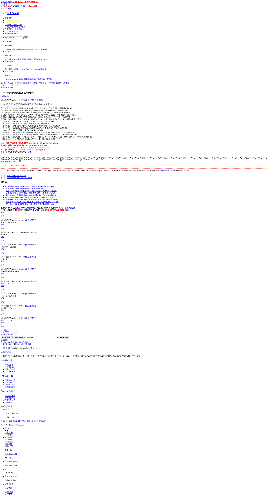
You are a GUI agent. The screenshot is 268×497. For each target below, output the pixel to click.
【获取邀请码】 (32, 6)
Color (4, 342)
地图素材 (37, 59)
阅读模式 (40, 100)
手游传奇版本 (10, 367)
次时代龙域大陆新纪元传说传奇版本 (19, 178)
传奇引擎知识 (10, 400)
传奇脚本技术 (10, 380)
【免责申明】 (165, 171)
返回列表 (4, 87)
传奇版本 (13, 22)
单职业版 (8, 69)
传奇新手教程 (10, 385)
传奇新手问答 (10, 369)
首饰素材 (22, 59)
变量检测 (39, 79)
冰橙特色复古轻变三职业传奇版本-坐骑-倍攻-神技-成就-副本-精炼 (30, 186)
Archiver (4, 421)
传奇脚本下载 (10, 396)
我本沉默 (29, 69)
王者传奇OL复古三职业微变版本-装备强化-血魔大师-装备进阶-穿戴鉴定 (32, 200)
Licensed (21, 425)
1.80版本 (22, 69)
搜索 (2, 37)
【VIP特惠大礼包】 (31, 2)
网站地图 (42, 421)
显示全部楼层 (31, 100)
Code (21, 342)
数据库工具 (47, 79)
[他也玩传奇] (12, 13)
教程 (11, 33)
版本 (15, 162)
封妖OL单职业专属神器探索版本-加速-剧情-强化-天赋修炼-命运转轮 (31, 195)
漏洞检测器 (31, 79)
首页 (8, 18)
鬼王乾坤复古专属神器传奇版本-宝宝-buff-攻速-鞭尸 (25, 189)
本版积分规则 (6, 348)
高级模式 (4, 340)
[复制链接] (5, 96)
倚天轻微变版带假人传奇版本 (60, 83)
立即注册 (7, 8)
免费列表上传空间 (19, 6)
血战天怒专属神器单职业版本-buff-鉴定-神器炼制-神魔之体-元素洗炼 (31, 191)
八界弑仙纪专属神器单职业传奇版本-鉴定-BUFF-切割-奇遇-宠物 (29, 197)
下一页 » (4, 330)
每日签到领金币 (7, 6)
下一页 (16, 85)
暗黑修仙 (42, 69)
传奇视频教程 (10, 398)
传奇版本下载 (20, 83)
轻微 (6, 162)
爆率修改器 (23, 79)
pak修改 (15, 79)
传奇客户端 (9, 382)
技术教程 (8, 49)
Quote (17, 342)
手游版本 (15, 27)
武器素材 (8, 59)
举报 (2, 216)
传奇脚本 (44, 49)
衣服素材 (15, 59)
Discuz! (11, 425)
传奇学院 (13, 29)
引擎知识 (37, 49)
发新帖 (10, 87)
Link (12, 342)
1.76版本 (15, 69)
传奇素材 (13, 25)
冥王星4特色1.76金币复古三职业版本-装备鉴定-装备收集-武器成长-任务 (32, 202)
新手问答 (29, 49)
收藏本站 (11, 2)
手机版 (9, 421)
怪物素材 (29, 59)
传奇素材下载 (10, 371)
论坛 (11, 20)
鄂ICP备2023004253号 (30, 421)
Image (9, 342)
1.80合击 (36, 69)
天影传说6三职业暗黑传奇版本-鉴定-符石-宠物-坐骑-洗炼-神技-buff (30, 193)
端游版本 (22, 49)
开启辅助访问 (6, 4)
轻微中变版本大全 (41, 83)
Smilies (25, 342)
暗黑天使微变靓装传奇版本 (16, 176)
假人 (11, 162)
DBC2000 (8, 79)
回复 (29, 152)
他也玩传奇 (5, 83)
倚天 (2, 162)
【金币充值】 (19, 2)
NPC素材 (44, 59)
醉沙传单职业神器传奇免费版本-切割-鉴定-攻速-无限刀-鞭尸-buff (30, 204)
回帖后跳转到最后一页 (29, 348)
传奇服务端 (9, 365)
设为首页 (4, 2)
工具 (11, 31)
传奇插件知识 (10, 402)
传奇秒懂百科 (10, 387)
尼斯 (19, 162)
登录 (2, 8)
